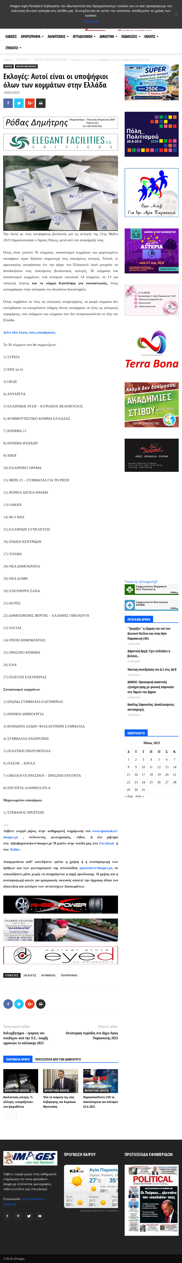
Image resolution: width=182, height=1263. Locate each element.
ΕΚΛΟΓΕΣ (149, 36)
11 (151, 767)
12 (159, 767)
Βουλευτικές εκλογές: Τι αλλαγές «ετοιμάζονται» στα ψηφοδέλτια (18, 1102)
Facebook (107, 843)
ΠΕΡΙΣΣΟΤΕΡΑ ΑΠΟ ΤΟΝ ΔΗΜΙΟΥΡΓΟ (58, 1059)
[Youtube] (40, 1216)
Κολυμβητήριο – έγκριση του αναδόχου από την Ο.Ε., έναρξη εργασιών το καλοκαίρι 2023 (25, 1038)
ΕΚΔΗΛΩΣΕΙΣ (129, 36)
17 (143, 775)
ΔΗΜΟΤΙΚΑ (107, 36)
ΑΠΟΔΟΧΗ (91, 21)
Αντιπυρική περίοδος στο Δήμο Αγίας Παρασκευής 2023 (92, 1035)
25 (151, 782)
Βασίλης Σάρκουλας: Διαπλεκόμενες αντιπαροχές (150, 707)
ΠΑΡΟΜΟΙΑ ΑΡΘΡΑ (18, 1059)
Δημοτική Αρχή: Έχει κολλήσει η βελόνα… (148, 653)
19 (159, 775)
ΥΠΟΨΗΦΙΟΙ (69, 975)
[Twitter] (29, 1216)
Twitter (15, 849)
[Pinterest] (18, 1216)
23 (136, 782)
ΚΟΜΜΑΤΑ (48, 975)
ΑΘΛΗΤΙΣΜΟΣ (56, 36)
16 (136, 775)
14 (174, 767)
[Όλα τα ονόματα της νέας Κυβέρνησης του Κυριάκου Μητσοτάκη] (60, 1081)
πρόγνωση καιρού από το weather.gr (99, 1210)
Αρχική (7, 59)
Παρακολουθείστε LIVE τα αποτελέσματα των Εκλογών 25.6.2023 (100, 1102)
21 (174, 775)
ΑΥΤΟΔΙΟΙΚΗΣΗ (82, 36)
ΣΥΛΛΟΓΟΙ (11, 47)
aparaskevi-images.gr (96, 868)
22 (128, 782)
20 (166, 775)
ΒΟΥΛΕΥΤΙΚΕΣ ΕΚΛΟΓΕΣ (50, 59)
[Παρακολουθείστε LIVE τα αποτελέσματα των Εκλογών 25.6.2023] (100, 1081)
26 (159, 782)
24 (143, 782)
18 (151, 775)
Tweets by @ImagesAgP (141, 582)
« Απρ (129, 796)
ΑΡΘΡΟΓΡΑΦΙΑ (30, 36)
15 (128, 775)
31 (143, 790)
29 (128, 790)
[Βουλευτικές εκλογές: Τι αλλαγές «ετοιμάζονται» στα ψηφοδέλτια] (20, 1081)
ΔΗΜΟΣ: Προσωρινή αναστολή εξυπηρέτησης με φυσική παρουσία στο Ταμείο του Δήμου (150, 687)
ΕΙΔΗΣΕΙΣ (11, 36)
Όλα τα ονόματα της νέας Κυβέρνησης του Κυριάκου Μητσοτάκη (59, 1102)
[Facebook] (7, 1216)
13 (166, 767)
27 (166, 782)
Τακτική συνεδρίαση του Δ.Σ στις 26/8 (151, 669)
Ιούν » (140, 796)
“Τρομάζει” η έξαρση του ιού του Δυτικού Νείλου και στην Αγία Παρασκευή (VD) (148, 633)
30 (136, 790)
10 (143, 767)
